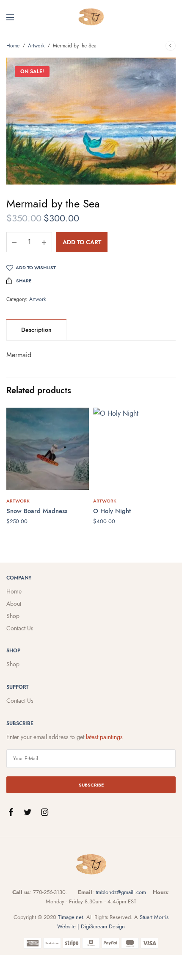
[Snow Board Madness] (47, 449)
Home (12, 46)
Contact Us (19, 628)
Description (36, 330)
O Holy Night (112, 511)
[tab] (36, 329)
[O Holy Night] (134, 449)
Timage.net (70, 917)
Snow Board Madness (36, 511)
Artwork (36, 46)
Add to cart (82, 242)
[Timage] (91, 17)
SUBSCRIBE (91, 784)
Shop (12, 616)
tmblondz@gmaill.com (121, 892)
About (13, 603)
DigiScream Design (103, 926)
